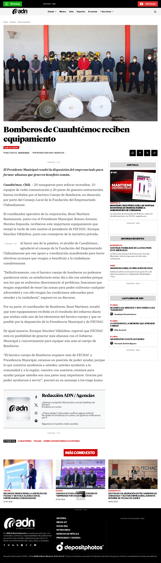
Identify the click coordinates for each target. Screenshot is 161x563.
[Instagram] (8, 545)
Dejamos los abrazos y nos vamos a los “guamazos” (132, 308)
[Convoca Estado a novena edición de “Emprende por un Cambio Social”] (80, 474)
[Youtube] (35, 545)
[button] (141, 11)
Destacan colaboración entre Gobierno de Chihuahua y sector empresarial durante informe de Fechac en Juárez (132, 495)
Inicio (5, 22)
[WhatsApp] (133, 153)
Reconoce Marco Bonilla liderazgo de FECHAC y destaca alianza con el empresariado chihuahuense (25, 495)
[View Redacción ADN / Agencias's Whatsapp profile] (36, 413)
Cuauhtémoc (25, 441)
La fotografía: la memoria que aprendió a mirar (132, 324)
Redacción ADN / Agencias (68, 396)
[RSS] (17, 545)
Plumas (114, 305)
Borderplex (116, 245)
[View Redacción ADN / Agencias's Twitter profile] (36, 405)
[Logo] (20, 11)
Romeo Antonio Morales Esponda (62, 441)
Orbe (112, 266)
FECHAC (38, 441)
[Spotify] (21, 545)
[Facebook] (140, 153)
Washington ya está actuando (127, 339)
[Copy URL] (154, 153)
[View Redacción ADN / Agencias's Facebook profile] (36, 397)
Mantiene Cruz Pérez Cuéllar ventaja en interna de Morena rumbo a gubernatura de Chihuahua (132, 207)
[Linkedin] (13, 545)
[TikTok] (26, 545)
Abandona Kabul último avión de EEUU (131, 268)
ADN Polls (115, 203)
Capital (7, 491)
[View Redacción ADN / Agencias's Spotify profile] (36, 421)
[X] (147, 153)
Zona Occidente (24, 22)
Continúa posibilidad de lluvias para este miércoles (131, 249)
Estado (13, 22)
